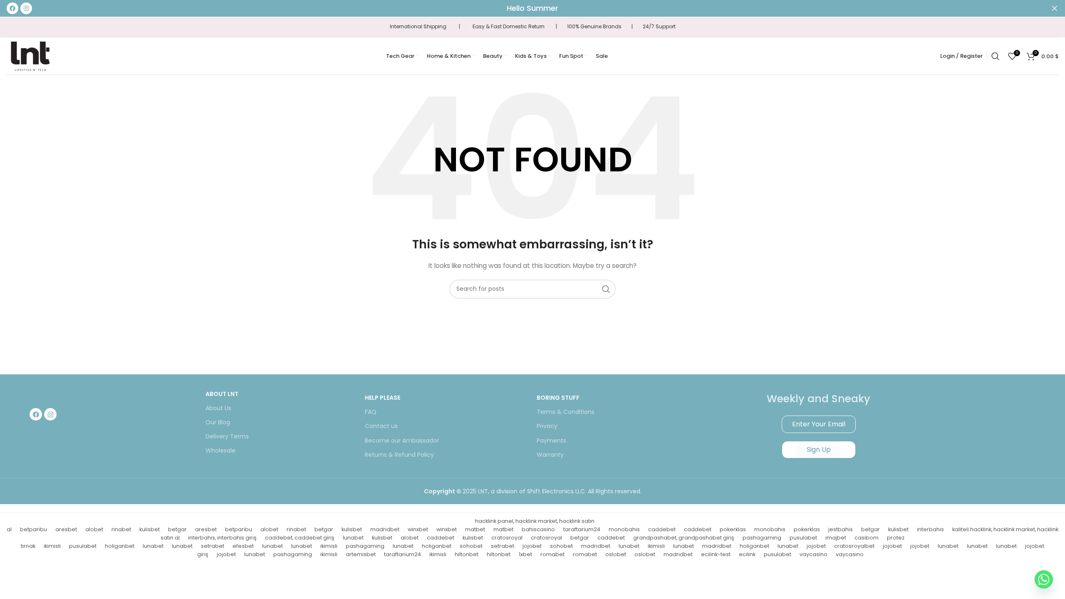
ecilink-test (716, 554)
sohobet (471, 545)
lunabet (353, 537)
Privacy (547, 426)
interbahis (930, 529)
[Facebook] (36, 414)
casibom (866, 537)
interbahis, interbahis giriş (222, 537)
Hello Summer (532, 8)
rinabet (121, 529)
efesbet (243, 545)
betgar (177, 529)
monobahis (624, 529)
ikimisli (52, 545)
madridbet (384, 529)
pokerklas (733, 529)
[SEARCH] (606, 289)
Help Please (382, 398)
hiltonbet (466, 554)
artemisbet (361, 554)
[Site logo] (30, 55)
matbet (475, 529)
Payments (551, 440)
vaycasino (813, 554)
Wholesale (220, 450)
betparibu (33, 529)
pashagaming (762, 537)
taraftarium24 (581, 529)
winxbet (418, 529)
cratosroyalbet (854, 545)
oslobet (615, 554)
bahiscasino (538, 529)
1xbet (525, 554)
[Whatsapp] (1044, 579)
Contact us (381, 426)
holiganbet (119, 545)
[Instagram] (50, 414)
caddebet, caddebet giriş (299, 537)
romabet (552, 554)
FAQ (370, 412)
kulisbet (149, 529)
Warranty (550, 454)
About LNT (222, 394)
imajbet (835, 537)
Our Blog (218, 422)
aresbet (66, 529)
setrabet (212, 545)
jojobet (532, 545)
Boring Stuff (558, 398)
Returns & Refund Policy (399, 454)
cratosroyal (507, 537)
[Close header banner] (1054, 8)
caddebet (662, 529)
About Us (218, 408)
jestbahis (840, 529)
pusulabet (803, 537)
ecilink (747, 554)
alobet (94, 529)
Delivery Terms (227, 436)
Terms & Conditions (565, 412)
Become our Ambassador (402, 440)
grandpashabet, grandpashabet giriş (683, 537)
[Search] (995, 56)
